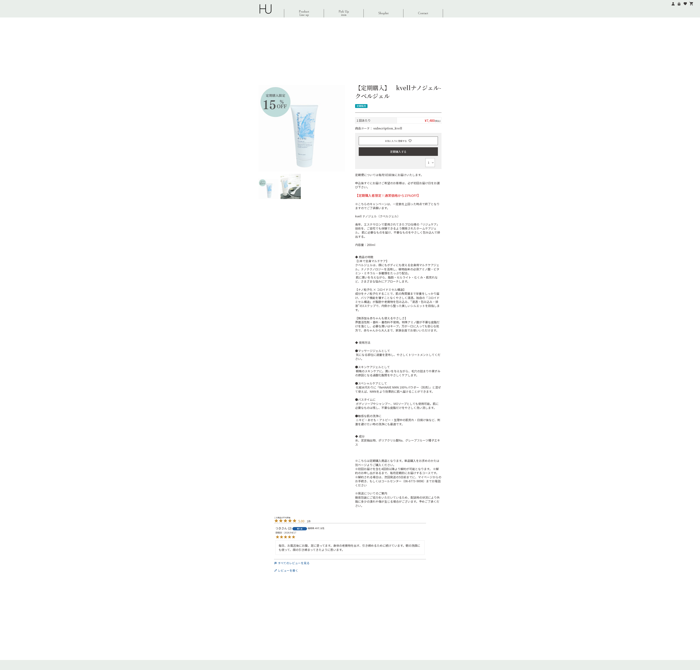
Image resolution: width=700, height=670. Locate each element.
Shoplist (383, 13)
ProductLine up (304, 13)
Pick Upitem (344, 13)
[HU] (265, 9)
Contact (423, 13)
